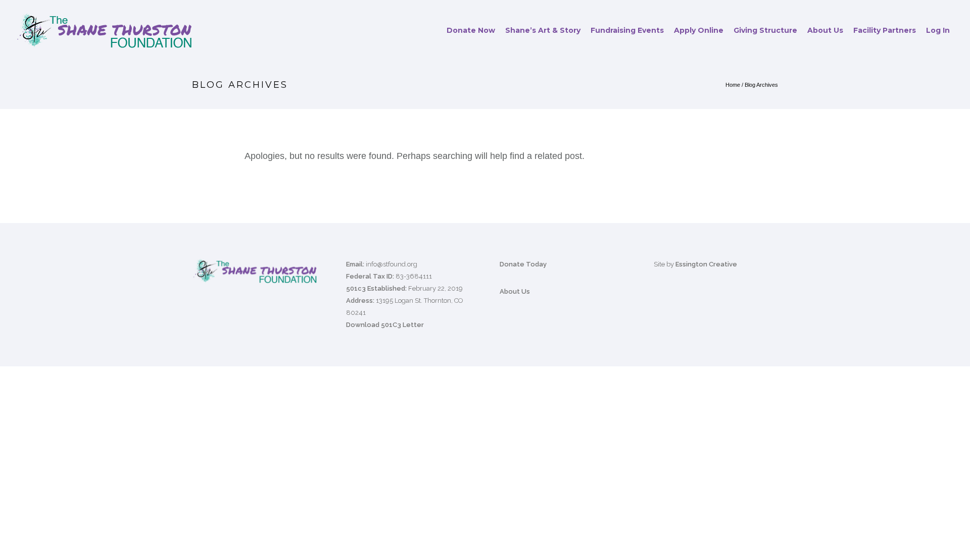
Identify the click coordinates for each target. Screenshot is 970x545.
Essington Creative (706, 264)
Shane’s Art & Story (542, 30)
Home (732, 85)
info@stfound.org (391, 264)
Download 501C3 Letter (385, 325)
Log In (938, 30)
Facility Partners (884, 30)
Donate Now (471, 30)
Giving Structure (765, 30)
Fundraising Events (627, 30)
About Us (825, 30)
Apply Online (698, 30)
